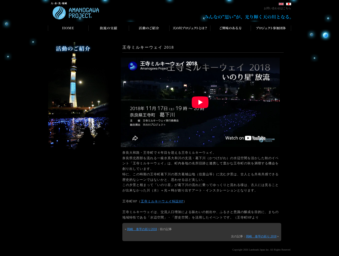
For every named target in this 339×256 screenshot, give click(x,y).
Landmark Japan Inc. (259, 249)
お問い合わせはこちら (277, 8)
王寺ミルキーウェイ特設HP (162, 201)
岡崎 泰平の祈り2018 (142, 229)
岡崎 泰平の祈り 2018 (261, 236)
